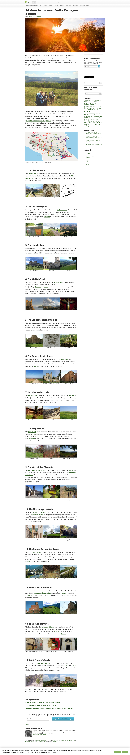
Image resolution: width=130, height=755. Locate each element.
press (87, 161)
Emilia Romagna (61, 740)
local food (93, 108)
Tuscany (99, 124)
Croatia (95, 101)
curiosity (56, 5)
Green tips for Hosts (90, 156)
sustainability (95, 121)
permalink (55, 741)
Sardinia (85, 119)
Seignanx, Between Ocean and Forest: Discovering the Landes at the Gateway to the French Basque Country (94, 142)
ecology (94, 103)
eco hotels (87, 103)
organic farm (93, 111)
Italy (66, 740)
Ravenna (57, 631)
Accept (125, 752)
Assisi (40, 515)
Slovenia (93, 119)
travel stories (43, 740)
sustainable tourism (93, 122)
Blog (34, 2)
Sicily (91, 119)
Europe (95, 105)
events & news (68, 5)
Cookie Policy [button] (19, 752)
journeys (51, 5)
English (101, 2)
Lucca (46, 287)
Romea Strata (64, 359)
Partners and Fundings (54, 2)
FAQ (42, 2)
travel (87, 124)
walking (44, 741)
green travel (97, 106)
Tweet (26, 724)
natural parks (93, 110)
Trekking (40, 741)
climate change (91, 101)
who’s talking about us (84, 5)
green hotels (75, 5)
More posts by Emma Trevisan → (40, 734)
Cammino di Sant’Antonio (37, 470)
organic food (99, 111)
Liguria (89, 108)
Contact (63, 2)
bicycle (93, 100)
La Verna (74, 665)
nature (68, 740)
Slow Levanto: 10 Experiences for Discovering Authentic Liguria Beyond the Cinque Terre (94, 138)
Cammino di (34, 515)
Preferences (109, 752)
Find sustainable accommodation (33, 5)
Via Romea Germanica (35, 552)
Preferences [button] (55, 752)
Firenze (35, 366)
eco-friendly (99, 101)
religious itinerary (39, 512)
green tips (91, 106)
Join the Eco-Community (63, 719)
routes (36, 741)
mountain (98, 108)
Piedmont (86, 113)
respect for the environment (89, 115)
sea (88, 119)
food (98, 105)
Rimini (67, 665)
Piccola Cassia (33, 395)
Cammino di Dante (47, 627)
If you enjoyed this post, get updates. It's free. (51, 714)
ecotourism (54, 740)
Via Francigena (62, 210)
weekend (45, 5)
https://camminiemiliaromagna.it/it (38, 121)
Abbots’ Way (32, 174)
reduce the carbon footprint (94, 113)
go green (62, 5)
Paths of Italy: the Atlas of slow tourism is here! (42, 702)
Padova (71, 470)
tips (85, 124)
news (87, 160)
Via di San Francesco (43, 663)
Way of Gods (32, 432)
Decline (117, 752)
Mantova (38, 287)
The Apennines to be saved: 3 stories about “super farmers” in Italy (49, 708)
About (46, 2)
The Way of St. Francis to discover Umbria (41, 705)
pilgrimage (73, 740)
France (100, 105)
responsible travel (95, 118)
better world (88, 100)
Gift (38, 2)
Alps (85, 100)
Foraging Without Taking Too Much (92, 134)
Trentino (95, 124)
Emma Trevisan (38, 16)
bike (96, 100)
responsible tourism (29, 741)
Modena (71, 395)
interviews (88, 157)
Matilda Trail (58, 282)
